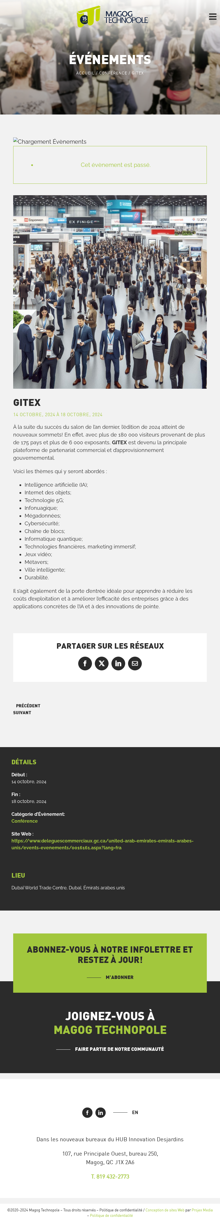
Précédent (28, 706)
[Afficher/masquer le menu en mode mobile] (213, 16)
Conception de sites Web (165, 1210)
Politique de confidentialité (111, 1215)
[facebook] (87, 1112)
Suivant (22, 713)
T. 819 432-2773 (110, 1176)
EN (135, 1112)
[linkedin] (100, 1112)
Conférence (24, 821)
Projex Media (202, 1210)
